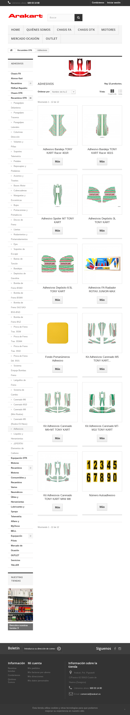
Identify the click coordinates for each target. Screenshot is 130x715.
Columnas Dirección (17, 134)
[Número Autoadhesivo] (102, 471)
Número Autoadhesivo (102, 495)
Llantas (16, 229)
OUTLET (51, 38)
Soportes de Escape (18, 251)
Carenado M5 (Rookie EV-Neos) (19, 421)
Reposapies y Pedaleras (18, 168)
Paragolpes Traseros (17, 115)
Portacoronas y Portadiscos (19, 212)
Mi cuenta (35, 663)
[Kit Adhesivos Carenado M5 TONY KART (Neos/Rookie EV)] (102, 333)
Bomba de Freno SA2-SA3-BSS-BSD (18, 307)
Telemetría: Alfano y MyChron (16, 521)
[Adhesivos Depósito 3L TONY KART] (102, 194)
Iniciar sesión (113, 2)
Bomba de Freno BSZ (17, 319)
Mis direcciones (35, 676)
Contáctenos (98, 2)
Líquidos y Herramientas (17, 436)
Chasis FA (64, 30)
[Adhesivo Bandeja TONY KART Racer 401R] (57, 125)
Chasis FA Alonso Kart (17, 76)
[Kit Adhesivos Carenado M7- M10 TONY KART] (102, 402)
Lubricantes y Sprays (17, 509)
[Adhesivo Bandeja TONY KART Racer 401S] (102, 125)
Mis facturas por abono (39, 672)
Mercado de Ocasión (16, 548)
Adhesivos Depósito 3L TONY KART (102, 220)
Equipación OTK (19, 458)
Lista (120, 94)
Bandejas (17, 268)
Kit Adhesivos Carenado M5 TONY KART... (102, 358)
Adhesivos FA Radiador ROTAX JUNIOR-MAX (102, 289)
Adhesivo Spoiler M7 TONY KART (57, 220)
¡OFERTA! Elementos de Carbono (17, 448)
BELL (13, 531)
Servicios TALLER (15, 562)
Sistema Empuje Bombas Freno (18, 370)
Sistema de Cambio (17, 392)
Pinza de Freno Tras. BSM (19, 329)
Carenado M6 (19, 399)
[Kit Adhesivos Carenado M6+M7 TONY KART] (57, 402)
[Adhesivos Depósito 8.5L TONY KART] (57, 263)
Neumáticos (17, 492)
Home (15, 30)
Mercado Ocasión (25, 38)
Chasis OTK (86, 30)
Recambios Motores (16, 470)
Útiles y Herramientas (17, 499)
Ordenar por (44, 91)
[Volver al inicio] (11, 50)
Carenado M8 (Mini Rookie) (18, 411)
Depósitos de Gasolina (18, 275)
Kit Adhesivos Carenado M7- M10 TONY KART (102, 428)
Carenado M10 (20, 404)
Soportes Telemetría (16, 153)
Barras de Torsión (17, 261)
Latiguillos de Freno (18, 382)
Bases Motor (19, 185)
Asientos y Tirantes (17, 178)
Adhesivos (18, 429)
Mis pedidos (34, 668)
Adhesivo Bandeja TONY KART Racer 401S (102, 151)
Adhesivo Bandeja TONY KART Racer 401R (57, 151)
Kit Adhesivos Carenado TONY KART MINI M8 (57, 497)
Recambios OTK (19, 98)
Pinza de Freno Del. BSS (19, 358)
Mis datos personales (38, 680)
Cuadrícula (112, 94)
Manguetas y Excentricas (18, 197)
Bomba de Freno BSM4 (17, 295)
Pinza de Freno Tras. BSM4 (19, 339)
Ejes (15, 244)
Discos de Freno (17, 222)
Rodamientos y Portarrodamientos (19, 236)
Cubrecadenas (20, 190)
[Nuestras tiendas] (20, 605)
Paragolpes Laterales (17, 124)
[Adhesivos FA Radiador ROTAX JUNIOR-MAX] (102, 263)
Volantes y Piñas (17, 144)
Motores (108, 30)
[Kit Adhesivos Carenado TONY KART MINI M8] (57, 471)
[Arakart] (25, 15)
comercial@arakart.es (91, 694)
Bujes (16, 205)
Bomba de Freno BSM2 (17, 285)
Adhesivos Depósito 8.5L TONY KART (57, 289)
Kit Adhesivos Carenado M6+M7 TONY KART (57, 428)
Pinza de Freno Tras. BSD (19, 348)
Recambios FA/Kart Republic (19, 85)
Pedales (17, 161)
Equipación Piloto (16, 538)
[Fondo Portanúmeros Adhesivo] (57, 333)
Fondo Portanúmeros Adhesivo (57, 358)
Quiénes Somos (38, 30)
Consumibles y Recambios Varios (18, 482)
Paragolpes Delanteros (17, 105)
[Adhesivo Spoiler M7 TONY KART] (57, 194)
